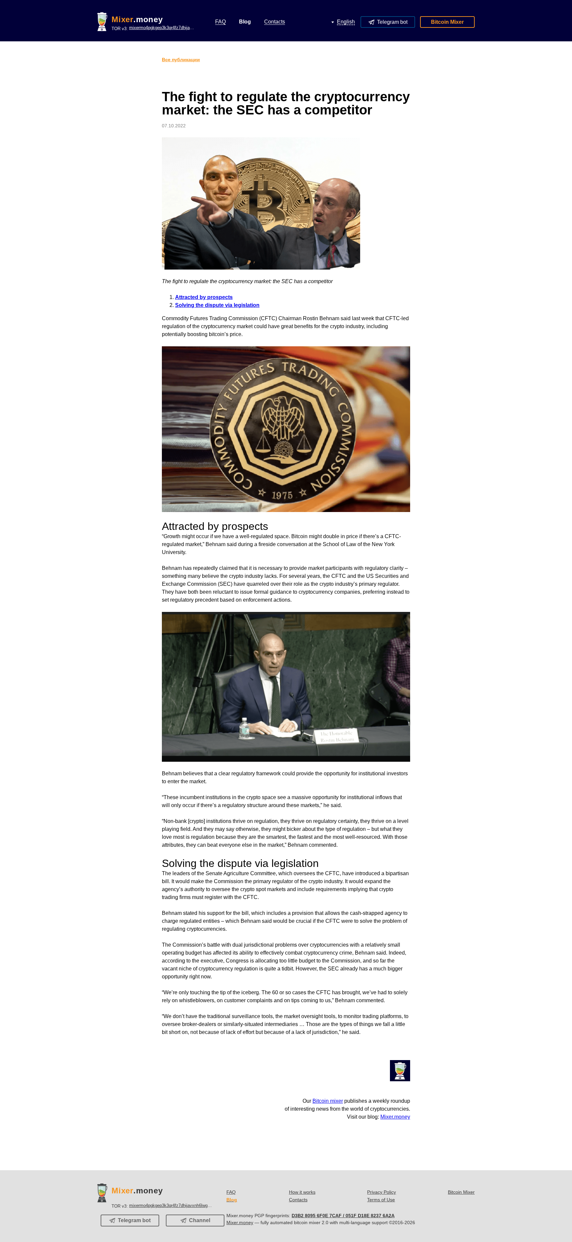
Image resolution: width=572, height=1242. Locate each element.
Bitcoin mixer (327, 1101)
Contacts (298, 1199)
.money (137, 19)
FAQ (231, 1192)
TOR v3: (153, 28)
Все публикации (181, 59)
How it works (302, 1192)
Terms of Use (381, 1199)
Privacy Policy (381, 1192)
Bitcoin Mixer (447, 22)
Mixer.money (395, 1117)
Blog (231, 1199)
